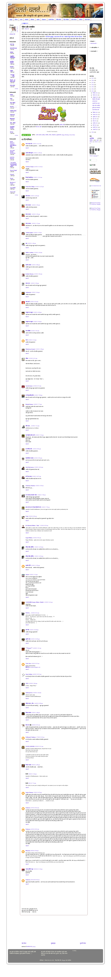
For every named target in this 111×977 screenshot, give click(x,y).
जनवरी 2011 (95, 129)
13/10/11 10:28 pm (34, 629)
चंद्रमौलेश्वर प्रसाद (29, 458)
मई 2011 (95, 121)
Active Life (12, 191)
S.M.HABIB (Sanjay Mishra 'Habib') (35, 602)
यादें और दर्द (94, 101)
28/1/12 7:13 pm (32, 783)
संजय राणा (28, 283)
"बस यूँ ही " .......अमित (12, 75)
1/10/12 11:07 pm (38, 792)
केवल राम (27, 725)
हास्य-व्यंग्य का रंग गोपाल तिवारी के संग (33, 507)
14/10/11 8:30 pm (39, 703)
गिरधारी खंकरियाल (29, 177)
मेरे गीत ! (12, 132)
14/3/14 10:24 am (35, 807)
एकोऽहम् (11, 52)
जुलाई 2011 (95, 116)
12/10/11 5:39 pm (40, 349)
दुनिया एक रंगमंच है (96, 107)
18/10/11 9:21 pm (39, 746)
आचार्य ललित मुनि (29, 152)
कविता (91, 140)
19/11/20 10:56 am (35, 879)
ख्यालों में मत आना (96, 103)
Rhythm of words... (12, 183)
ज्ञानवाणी (11, 66)
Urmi (27, 516)
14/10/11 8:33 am (35, 663)
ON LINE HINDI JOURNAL (12, 152)
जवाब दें (27, 148)
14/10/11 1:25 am (37, 648)
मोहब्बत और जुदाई (96, 99)
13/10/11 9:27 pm (35, 613)
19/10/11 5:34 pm (32, 774)
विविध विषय (58, 19)
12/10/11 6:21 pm (33, 358)
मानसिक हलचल (13, 110)
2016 (92, 80)
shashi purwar (29, 692)
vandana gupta (29, 232)
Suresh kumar (29, 386)
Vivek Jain (28, 663)
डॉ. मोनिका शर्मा (29, 448)
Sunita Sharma (29, 792)
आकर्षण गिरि (28, 565)
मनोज (11, 98)
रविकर (27, 358)
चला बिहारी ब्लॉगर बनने (30, 435)
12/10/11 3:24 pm (35, 292)
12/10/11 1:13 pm (36, 223)
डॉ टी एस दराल (29, 476)
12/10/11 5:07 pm (35, 330)
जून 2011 (95, 118)
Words (11, 178)
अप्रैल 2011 (95, 123)
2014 (92, 84)
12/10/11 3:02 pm (38, 274)
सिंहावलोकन (12, 118)
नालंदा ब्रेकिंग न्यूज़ (29, 869)
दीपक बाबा (28, 195)
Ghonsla (12, 174)
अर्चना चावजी (38, 134)
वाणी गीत (27, 629)
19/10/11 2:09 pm (36, 764)
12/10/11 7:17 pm (38, 404)
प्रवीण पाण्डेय (28, 264)
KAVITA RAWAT (12, 158)
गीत (100, 141)
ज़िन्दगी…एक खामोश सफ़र (12, 81)
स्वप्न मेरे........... (13, 106)
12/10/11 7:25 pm (39, 435)
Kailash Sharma (30, 274)
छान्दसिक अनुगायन (12, 62)
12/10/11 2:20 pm (38, 252)
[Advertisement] (54, 928)
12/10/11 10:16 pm (38, 467)
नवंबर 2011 (95, 95)
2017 (92, 78)
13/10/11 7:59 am (45, 507)
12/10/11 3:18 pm (35, 283)
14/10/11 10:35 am (37, 674)
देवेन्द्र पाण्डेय (28, 712)
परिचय (16, 19)
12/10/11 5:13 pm (32, 340)
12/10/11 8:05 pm (37, 448)
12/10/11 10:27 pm (36, 476)
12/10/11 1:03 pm (36, 205)
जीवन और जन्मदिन (96, 105)
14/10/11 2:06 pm (33, 683)
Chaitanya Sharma (30, 485)
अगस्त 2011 (95, 114)
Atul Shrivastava (30, 467)
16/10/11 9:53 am (36, 725)
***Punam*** (29, 648)
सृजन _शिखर (12, 122)
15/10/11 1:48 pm (36, 712)
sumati (27, 574)
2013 (92, 86)
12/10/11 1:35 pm (37, 232)
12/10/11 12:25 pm (39, 186)
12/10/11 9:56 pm (38, 458)
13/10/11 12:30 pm (38, 547)
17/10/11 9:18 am (40, 737)
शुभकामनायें (58, 134)
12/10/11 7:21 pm (35, 425)
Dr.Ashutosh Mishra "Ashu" (33, 525)
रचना (27, 340)
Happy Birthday (65, 134)
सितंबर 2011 (95, 112)
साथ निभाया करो (95, 109)
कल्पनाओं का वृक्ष (13, 48)
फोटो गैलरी (87, 19)
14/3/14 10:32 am (35, 829)
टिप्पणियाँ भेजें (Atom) (31, 946)
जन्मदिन (46, 134)
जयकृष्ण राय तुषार (29, 312)
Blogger (63, 960)
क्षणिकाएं (32, 19)
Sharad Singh (13, 170)
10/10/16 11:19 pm (38, 869)
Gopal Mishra (29, 537)
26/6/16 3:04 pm (35, 850)
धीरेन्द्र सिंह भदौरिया (30, 547)
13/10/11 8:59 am (44, 525)
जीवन (50, 134)
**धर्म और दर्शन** (93, 43)
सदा (26, 243)
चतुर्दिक (11, 70)
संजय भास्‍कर (28, 205)
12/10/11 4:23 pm (34, 301)
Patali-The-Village (30, 186)
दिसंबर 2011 (95, 93)
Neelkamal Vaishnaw (31, 737)
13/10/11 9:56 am (37, 537)
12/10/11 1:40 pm (32, 243)
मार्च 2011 (95, 125)
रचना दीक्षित (28, 330)
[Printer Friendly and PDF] (26, 135)
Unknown (28, 807)
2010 (92, 132)
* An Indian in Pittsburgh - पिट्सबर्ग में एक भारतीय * (13, 164)
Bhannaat (28, 850)
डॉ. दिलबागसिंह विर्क (30, 395)
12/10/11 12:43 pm (34, 195)
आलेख (38, 19)
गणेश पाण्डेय (12, 85)
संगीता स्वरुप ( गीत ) (30, 703)
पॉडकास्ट (44, 19)
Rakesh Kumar (29, 404)
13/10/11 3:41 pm (48, 602)
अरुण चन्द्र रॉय (29, 143)
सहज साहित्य (12, 102)
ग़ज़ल (21, 19)
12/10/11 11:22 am (37, 143)
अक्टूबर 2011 (96, 97)
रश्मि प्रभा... (28, 425)
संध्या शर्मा (27, 301)
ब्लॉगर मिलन (74, 19)
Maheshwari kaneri (30, 349)
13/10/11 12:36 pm (35, 565)
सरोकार (11, 94)
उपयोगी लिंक (51, 19)
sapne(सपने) (13, 187)
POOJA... (28, 613)
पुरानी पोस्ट (83, 943)
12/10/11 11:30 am (37, 152)
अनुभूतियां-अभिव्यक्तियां (12, 57)
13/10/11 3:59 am (39, 485)
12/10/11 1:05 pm (36, 214)
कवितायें (26, 19)
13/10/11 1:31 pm (33, 574)
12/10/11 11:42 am (38, 166)
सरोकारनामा (12, 114)
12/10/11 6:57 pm (37, 386)
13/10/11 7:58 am (41, 495)
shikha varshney (30, 252)
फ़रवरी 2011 (95, 127)
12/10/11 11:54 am (37, 177)
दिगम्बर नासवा (28, 764)
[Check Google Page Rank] (92, 165)
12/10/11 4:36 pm (37, 312)
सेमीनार (80, 19)
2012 (92, 89)
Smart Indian (29, 674)
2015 (92, 82)
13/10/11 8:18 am (33, 516)
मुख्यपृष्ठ (53, 943)
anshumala (28, 292)
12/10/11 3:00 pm (36, 264)
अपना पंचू (12, 44)
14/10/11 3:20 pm (37, 692)
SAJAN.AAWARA (30, 746)
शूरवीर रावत (28, 639)
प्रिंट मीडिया (66, 19)
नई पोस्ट (24, 943)
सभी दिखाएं (16, 88)
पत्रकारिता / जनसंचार (12, 127)
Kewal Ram (72, 134)
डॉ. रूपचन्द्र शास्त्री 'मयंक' (31, 495)
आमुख (11, 19)
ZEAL (27, 683)
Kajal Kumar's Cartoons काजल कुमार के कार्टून (13, 144)
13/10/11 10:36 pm (35, 639)
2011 (92, 91)
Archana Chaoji (29, 166)
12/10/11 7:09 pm (38, 395)
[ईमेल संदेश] (31, 29)
